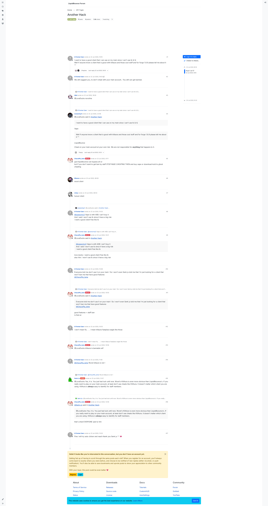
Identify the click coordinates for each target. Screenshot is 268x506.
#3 (167, 95)
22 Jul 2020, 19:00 (90, 95)
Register (73, 474)
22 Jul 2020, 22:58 (95, 114)
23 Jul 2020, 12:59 (103, 402)
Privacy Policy (78, 491)
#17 (167, 433)
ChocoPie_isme (79, 158)
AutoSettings (144, 495)
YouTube (176, 495)
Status (75, 495)
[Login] (265, 2)
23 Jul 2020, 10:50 (103, 292)
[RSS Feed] (112, 19)
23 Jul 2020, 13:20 (97, 433)
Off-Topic (73, 19)
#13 (167, 345)
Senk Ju (77, 378)
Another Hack (96, 117)
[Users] (3, 19)
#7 (167, 193)
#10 (167, 269)
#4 (167, 114)
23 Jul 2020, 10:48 (97, 269)
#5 (167, 158)
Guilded (176, 491)
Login (80, 474)
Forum (175, 487)
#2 (167, 76)
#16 (167, 402)
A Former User (79, 57)
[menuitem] (265, 2)
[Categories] (3, 2)
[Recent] (3, 6)
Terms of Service (79, 487)
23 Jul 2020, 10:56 (103, 345)
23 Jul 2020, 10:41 (103, 235)
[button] (3, 499)
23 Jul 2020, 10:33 (97, 211)
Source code (111, 491)
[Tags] (3, 11)
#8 (167, 211)
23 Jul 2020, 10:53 (97, 326)
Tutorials (143, 487)
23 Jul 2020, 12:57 (98, 378)
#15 (167, 378)
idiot (75, 95)
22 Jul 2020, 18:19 (96, 57)
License (109, 495)
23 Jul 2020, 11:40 (96, 360)
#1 (167, 57)
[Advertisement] (134, 38)
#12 (167, 326)
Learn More (137, 501)
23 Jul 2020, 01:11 (102, 158)
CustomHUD (144, 491)
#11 (167, 292)
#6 (167, 178)
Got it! (195, 501)
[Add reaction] (158, 70)
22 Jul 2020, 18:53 (97, 76)
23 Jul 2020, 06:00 (92, 178)
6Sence (76, 178)
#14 (167, 360)
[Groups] (3, 23)
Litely (76, 193)
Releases (109, 487)
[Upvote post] (162, 70)
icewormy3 (78, 114)
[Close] (165, 454)
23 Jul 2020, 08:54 (91, 193)
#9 (167, 235)
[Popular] (3, 15)
